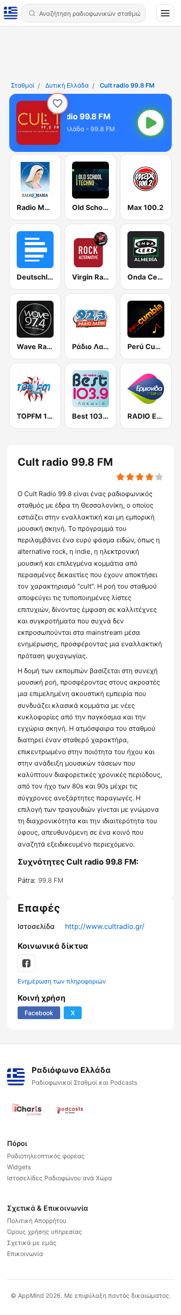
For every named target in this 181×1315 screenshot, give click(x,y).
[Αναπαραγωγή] (151, 123)
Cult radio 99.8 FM (127, 85)
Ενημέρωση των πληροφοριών (62, 981)
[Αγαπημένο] (57, 103)
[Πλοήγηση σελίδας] (165, 13)
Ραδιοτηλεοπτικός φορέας (46, 1156)
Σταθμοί (22, 85)
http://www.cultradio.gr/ (105, 926)
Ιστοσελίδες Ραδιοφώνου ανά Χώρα (59, 1178)
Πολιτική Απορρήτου (36, 1220)
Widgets (19, 1167)
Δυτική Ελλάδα (67, 85)
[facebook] (26, 963)
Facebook (39, 1013)
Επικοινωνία (25, 1253)
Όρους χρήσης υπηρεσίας (44, 1231)
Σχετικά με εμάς (32, 1242)
